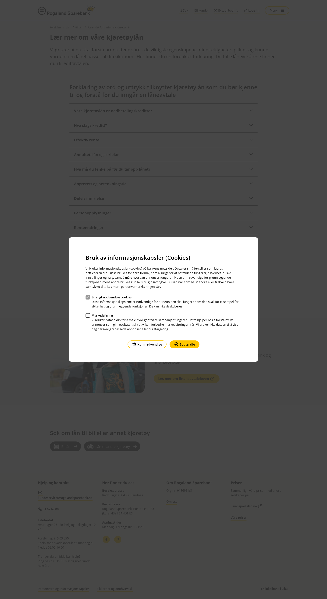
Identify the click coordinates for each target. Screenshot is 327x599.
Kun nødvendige (149, 344)
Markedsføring (102, 315)
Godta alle (187, 344)
